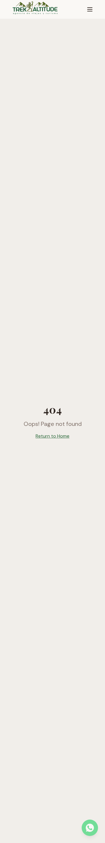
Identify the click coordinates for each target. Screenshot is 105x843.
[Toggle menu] (90, 9)
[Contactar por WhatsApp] (90, 828)
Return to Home (52, 436)
